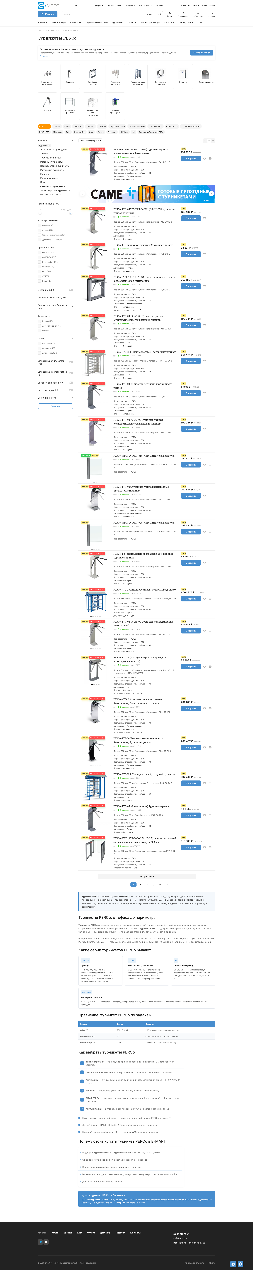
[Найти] (159, 14)
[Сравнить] (210, 158)
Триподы (45, 153)
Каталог (42, 1232)
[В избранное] (204, 158)
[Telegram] (40, 1242)
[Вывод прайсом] (213, 141)
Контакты (135, 1232)
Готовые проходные (50, 194)
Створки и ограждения (52, 186)
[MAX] (46, 1242)
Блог (79, 1232)
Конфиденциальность (194, 1263)
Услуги (55, 1232)
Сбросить (55, 406)
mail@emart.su (180, 1238)
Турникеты (44, 145)
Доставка (105, 1232)
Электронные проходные (53, 149)
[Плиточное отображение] (205, 141)
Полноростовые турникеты (54, 166)
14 (160, 884)
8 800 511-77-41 (189, 5)
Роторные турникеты (51, 161)
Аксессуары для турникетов (55, 190)
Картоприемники (49, 178)
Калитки (44, 174)
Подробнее (45, 56)
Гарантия (120, 1232)
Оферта (211, 1263)
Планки (44, 182)
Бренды (68, 1232)
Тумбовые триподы (50, 157)
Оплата (91, 1232)
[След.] (167, 884)
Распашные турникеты (52, 170)
